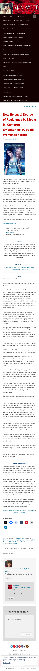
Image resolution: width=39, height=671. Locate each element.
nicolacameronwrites (11, 569)
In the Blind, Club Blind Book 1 (12, 71)
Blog (10, 510)
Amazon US (7, 267)
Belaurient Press (8, 540)
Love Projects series (9, 24)
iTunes (22, 269)
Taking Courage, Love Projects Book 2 (14, 83)
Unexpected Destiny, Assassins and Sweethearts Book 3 (17, 65)
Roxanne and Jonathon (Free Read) (13, 37)
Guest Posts (20, 538)
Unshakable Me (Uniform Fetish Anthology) (15, 100)
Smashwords (15, 269)
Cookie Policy (7, 663)
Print (26, 269)
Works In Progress (8, 41)
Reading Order (21, 33)
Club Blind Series (23, 24)
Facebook (16, 510)
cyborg (16, 540)
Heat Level (9, 232)
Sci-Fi (23, 542)
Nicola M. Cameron (15, 542)
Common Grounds (8, 33)
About (11, 16)
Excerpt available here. (10, 224)
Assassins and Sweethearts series (21, 29)
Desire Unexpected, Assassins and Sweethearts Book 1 (17, 48)
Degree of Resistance (24, 540)
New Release (20, 16)
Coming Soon (7, 20)
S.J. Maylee (30, 542)
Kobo (32, 267)
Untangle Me (7, 92)
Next (34, 106)
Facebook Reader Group (27, 510)
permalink (14, 544)
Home (5, 16)
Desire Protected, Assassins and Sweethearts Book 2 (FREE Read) (16, 56)
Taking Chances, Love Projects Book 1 (14, 79)
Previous (27, 106)
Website (5, 510)
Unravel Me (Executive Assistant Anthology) (15, 96)
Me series (6, 29)
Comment (26, 634)
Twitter (16, 513)
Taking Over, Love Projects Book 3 (13, 88)
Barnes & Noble (25, 267)
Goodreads (22, 513)
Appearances (18, 20)
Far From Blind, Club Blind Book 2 (13, 75)
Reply (8, 578)
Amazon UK (16, 267)
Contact (27, 20)
